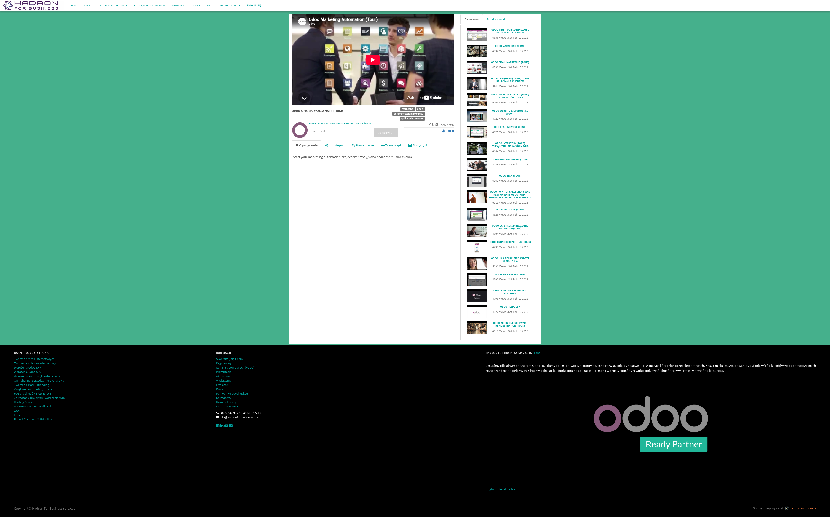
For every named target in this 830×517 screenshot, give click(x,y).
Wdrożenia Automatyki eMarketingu (37, 376)
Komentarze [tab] (364, 145)
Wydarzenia (223, 380)
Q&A (17, 411)
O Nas (537, 353)
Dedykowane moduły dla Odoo (34, 406)
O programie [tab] (308, 145)
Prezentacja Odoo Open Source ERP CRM (331, 123)
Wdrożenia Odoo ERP (27, 367)
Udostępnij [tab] (336, 145)
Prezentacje (223, 372)
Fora (17, 415)
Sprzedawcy (223, 398)
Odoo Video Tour (364, 123)
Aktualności (223, 376)
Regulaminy (223, 363)
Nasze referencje (226, 402)
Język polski (507, 489)
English (491, 489)
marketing (407, 108)
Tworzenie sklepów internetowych (36, 363)
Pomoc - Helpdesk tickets (232, 393)
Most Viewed (496, 19)
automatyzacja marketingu (408, 113)
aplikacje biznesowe (412, 118)
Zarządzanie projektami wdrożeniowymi (39, 398)
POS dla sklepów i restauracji (32, 393)
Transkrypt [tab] (393, 145)
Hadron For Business (802, 508)
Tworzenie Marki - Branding (31, 385)
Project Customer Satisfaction (33, 419)
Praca (219, 389)
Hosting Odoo (23, 402)
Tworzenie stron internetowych (34, 359)
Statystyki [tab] (419, 145)
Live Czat (222, 385)
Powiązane (472, 19)
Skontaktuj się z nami (229, 359)
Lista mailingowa (227, 406)
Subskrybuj (385, 133)
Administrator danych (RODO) (235, 367)
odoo (420, 108)
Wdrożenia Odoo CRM (28, 372)
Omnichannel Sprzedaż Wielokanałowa (39, 380)
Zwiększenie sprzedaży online (33, 389)
